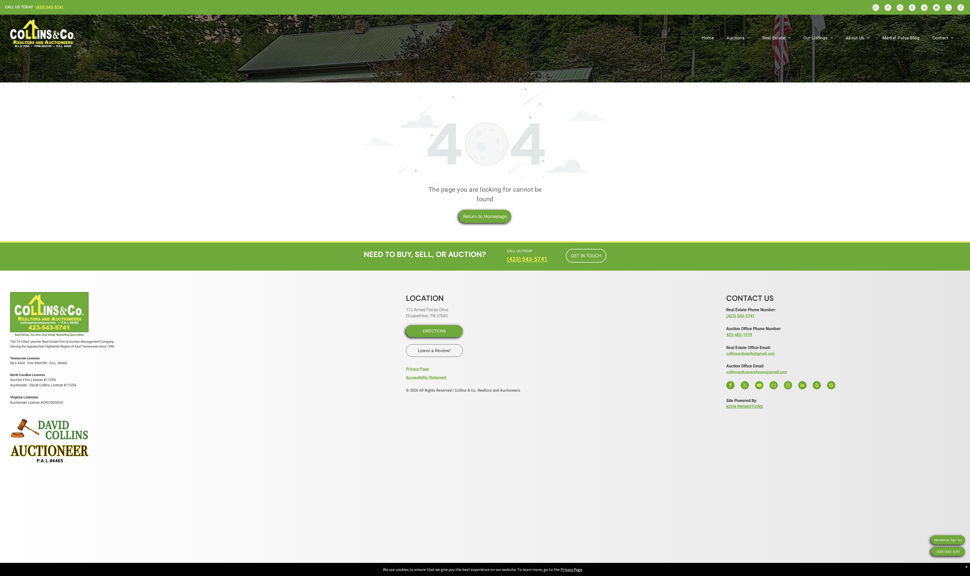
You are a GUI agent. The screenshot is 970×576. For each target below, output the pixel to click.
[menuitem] (707, 37)
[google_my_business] (912, 8)
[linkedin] (924, 8)
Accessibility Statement (426, 377)
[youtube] (936, 8)
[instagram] (900, 8)
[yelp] (960, 8)
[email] (875, 8)
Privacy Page (417, 369)
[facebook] (888, 8)
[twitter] (948, 8)
